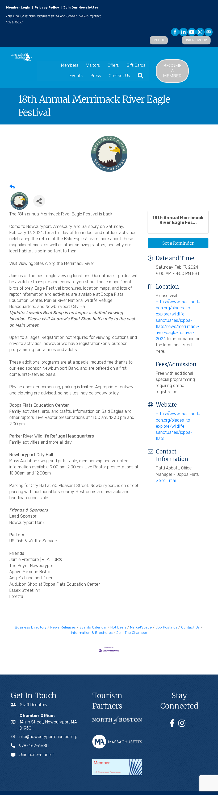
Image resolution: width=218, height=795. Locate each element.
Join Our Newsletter (80, 7)
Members (69, 65)
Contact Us (119, 75)
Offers (113, 65)
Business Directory (31, 627)
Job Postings (166, 627)
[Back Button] (12, 187)
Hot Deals (118, 627)
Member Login (18, 7)
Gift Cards (136, 65)
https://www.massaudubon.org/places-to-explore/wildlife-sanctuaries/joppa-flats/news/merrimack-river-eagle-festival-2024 (178, 320)
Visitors (93, 65)
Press (95, 75)
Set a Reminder (178, 243)
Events (76, 75)
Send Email (166, 480)
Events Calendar (93, 627)
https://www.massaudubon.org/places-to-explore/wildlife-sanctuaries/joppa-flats (178, 426)
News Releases (63, 627)
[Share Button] (39, 201)
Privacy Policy (47, 7)
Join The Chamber (131, 632)
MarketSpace (141, 627)
